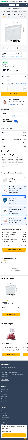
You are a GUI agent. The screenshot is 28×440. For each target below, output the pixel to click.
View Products (11, 354)
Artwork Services (5, 398)
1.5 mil (8, 116)
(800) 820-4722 (14, 104)
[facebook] (8, 380)
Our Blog (3, 413)
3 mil (18, 116)
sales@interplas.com (9, 367)
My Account (4, 394)
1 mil (4, 116)
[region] (14, 32)
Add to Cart (15, 93)
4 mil (22, 116)
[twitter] (6, 380)
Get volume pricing (20, 83)
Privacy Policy (4, 422)
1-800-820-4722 (9, 370)
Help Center (4, 396)
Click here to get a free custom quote (12, 56)
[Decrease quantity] (2, 89)
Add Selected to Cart (15, 249)
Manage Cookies (6, 431)
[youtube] (4, 380)
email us (22, 104)
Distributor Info (5, 417)
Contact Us (4, 401)
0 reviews (10, 17)
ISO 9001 (3, 420)
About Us (3, 410)
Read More (5, 166)
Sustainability (4, 415)
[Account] (23, 5)
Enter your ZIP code (9, 64)
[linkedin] (2, 380)
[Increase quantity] (8, 89)
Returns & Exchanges (6, 392)
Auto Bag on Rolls (7, 121)
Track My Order (5, 389)
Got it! (14, 435)
